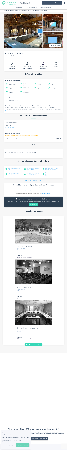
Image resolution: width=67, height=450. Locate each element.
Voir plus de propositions (33, 344)
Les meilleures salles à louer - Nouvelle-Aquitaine (33, 174)
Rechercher (33, 204)
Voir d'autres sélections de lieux (33, 180)
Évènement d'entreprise (45, 7)
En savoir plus (5, 441)
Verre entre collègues (32, 7)
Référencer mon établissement (52, 3)
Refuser (11, 445)
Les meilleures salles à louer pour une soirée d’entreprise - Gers (52, 174)
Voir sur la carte (9, 127)
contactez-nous (46, 193)
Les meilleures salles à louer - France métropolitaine (52, 169)
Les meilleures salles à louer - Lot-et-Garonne (33, 169)
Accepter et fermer (22, 445)
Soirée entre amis (20, 7)
